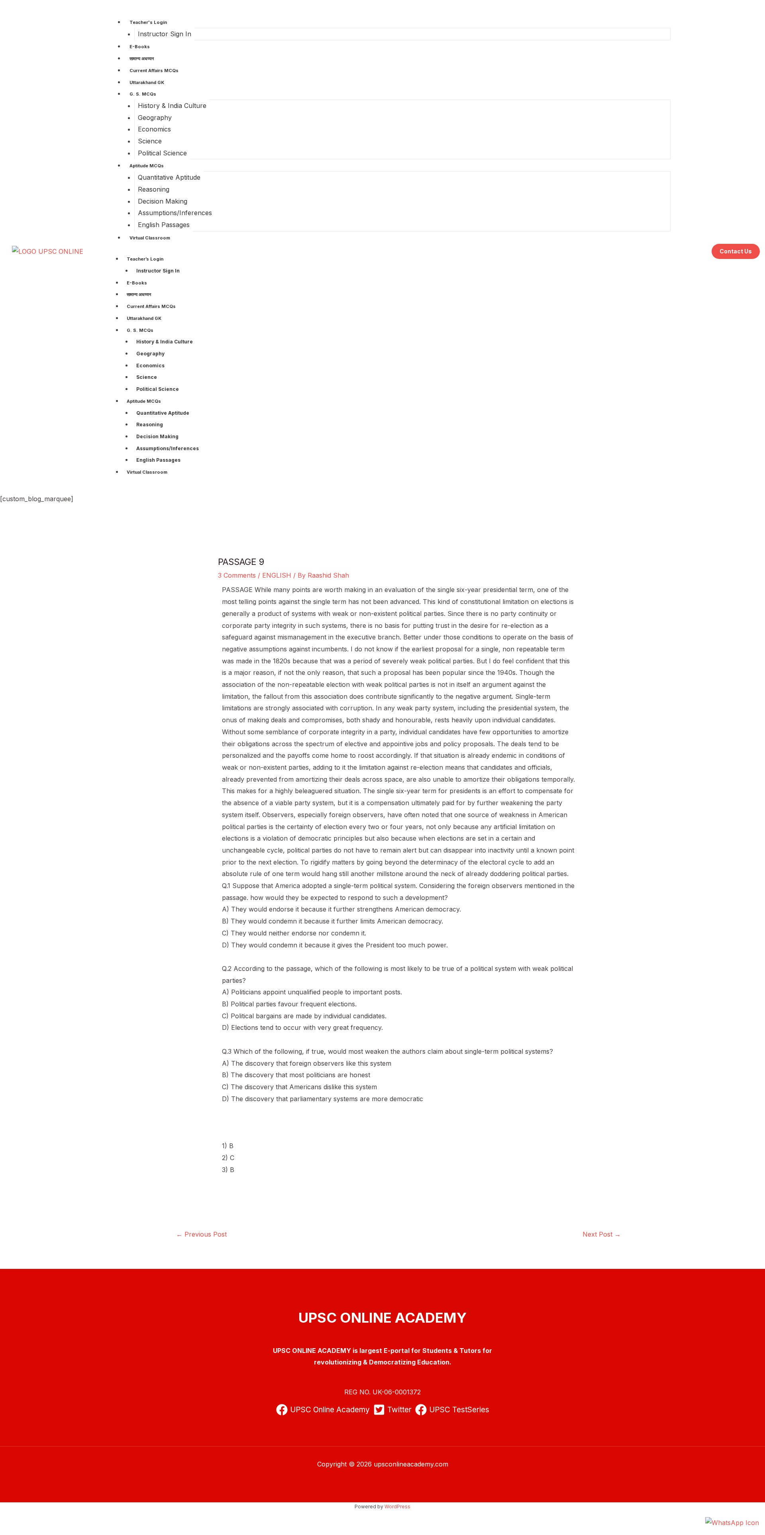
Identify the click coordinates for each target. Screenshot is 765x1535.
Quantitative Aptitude (169, 177)
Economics (154, 129)
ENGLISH (276, 575)
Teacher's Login (148, 22)
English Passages (164, 225)
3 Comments (237, 575)
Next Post (602, 1234)
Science (150, 141)
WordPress (397, 1507)
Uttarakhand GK (146, 82)
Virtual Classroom (149, 238)
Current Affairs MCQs (153, 70)
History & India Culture (172, 106)
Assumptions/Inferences (175, 213)
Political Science (162, 153)
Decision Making (162, 201)
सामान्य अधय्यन (141, 58)
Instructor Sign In (164, 34)
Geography (155, 118)
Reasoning (153, 189)
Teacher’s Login (145, 259)
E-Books (139, 46)
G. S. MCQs (142, 94)
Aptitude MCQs (146, 166)
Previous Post (201, 1234)
